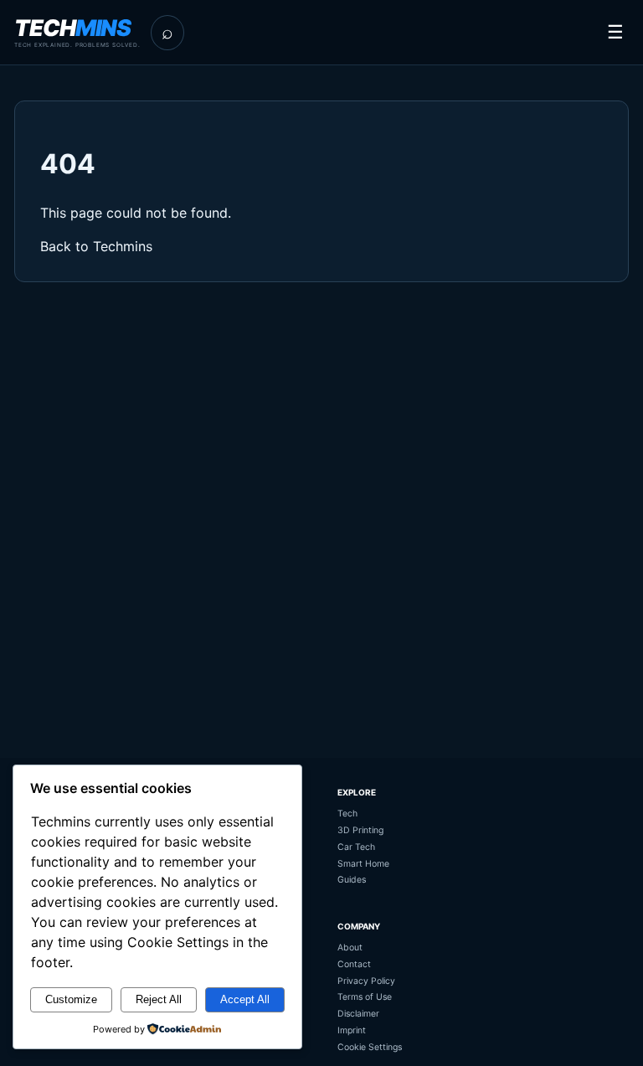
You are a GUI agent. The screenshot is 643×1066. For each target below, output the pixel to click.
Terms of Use (364, 996)
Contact (354, 964)
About (350, 947)
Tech (347, 813)
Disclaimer (358, 1013)
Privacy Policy (366, 981)
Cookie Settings (369, 1047)
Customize (71, 999)
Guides (351, 879)
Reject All (159, 999)
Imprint (351, 1030)
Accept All (245, 999)
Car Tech (356, 847)
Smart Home (363, 863)
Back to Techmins (96, 246)
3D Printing (360, 830)
